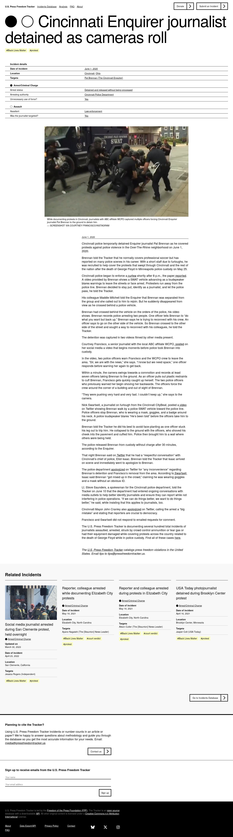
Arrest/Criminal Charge (26, 85)
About (80, 6)
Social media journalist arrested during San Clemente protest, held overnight (29, 629)
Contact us (96, 751)
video (183, 405)
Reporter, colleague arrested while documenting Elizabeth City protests (87, 592)
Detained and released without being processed (109, 89)
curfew (131, 275)
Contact (71, 825)
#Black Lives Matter (16, 50)
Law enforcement (93, 111)
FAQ (72, 6)
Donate (180, 6)
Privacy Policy (51, 825)
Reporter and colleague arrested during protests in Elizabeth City (143, 590)
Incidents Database (47, 6)
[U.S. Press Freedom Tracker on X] (105, 827)
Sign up (105, 792)
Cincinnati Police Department (99, 94)
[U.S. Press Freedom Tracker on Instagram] (118, 827)
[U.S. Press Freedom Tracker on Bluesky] (93, 827)
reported (180, 275)
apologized (118, 469)
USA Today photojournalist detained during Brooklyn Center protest (200, 592)
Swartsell (180, 473)
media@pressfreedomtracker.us (25, 743)
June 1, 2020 (91, 68)
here (177, 537)
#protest (34, 50)
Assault (18, 106)
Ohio (98, 73)
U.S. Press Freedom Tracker (20, 6)
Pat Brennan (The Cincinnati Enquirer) (104, 77)
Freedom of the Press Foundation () (67, 810)
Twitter (120, 455)
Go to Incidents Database (205, 697)
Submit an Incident (208, 6)
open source (113, 810)
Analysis (63, 6)
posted (179, 344)
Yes (86, 99)
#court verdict (93, 638)
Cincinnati (89, 73)
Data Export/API (28, 825)
